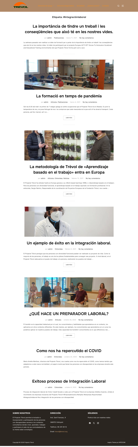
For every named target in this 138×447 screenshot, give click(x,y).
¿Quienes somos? (93, 6)
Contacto (105, 6)
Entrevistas (59, 178)
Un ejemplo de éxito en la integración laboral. (69, 243)
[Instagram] (98, 423)
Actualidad (80, 6)
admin (49, 38)
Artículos (54, 102)
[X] (94, 423)
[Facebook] (90, 423)
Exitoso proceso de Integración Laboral (69, 381)
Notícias (66, 178)
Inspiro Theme (111, 442)
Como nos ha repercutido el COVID (68, 350)
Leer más (70, 117)
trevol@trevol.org (61, 431)
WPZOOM (122, 442)
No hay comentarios (86, 38)
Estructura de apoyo (45, 6)
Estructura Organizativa (65, 6)
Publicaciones (59, 38)
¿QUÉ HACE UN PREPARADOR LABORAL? (69, 313)
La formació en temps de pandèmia (69, 96)
